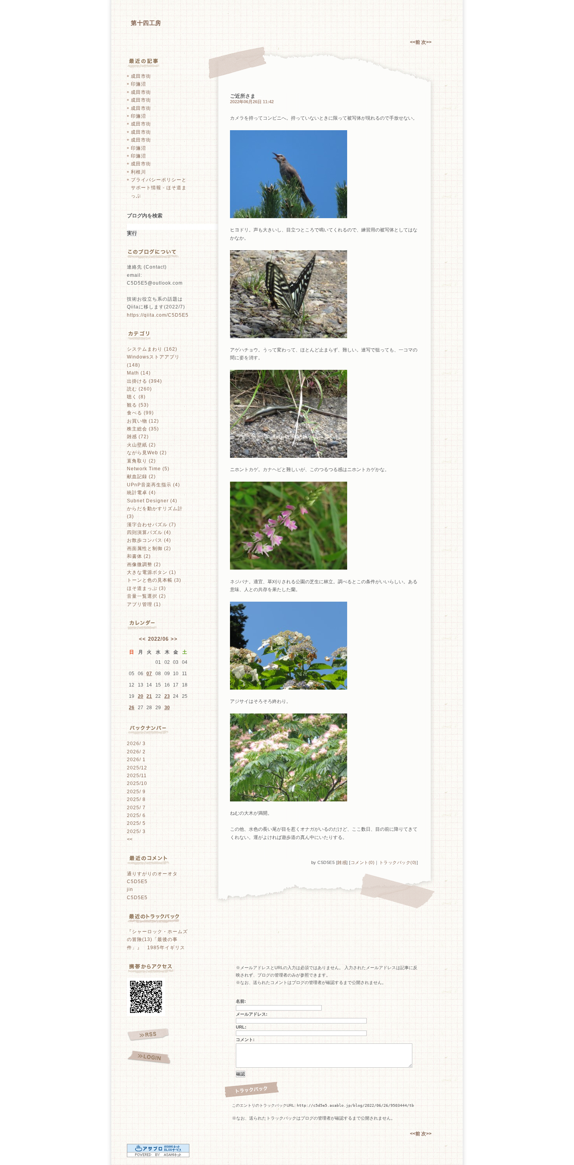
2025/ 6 (136, 815)
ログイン (149, 1057)
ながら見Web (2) (147, 452)
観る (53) (138, 405)
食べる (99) (140, 413)
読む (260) (139, 389)
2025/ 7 (136, 807)
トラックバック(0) (398, 862)
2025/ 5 (136, 823)
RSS (148, 1035)
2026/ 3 (136, 743)
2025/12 (137, 768)
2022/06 (158, 639)
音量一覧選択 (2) (146, 596)
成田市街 (141, 76)
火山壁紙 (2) (141, 445)
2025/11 (137, 775)
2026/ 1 (136, 759)
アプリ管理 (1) (144, 604)
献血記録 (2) (141, 476)
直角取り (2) (141, 461)
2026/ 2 (136, 752)
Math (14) (139, 373)
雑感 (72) (138, 436)
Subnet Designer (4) (152, 501)
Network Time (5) (148, 468)
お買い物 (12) (143, 421)
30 (167, 707)
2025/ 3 (136, 831)
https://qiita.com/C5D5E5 (158, 315)
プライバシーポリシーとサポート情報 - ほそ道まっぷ (159, 188)
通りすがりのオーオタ (152, 873)
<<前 (415, 42)
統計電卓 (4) (141, 492)
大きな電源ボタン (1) (151, 572)
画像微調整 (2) (144, 564)
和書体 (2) (139, 556)
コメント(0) (363, 862)
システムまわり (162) (152, 349)
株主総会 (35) (143, 429)
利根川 (138, 172)
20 (140, 696)
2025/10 (137, 783)
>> (174, 639)
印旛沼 (138, 84)
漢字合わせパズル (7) (151, 524)
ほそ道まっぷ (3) (146, 588)
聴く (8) (136, 397)
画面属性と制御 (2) (149, 548)
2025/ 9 (136, 791)
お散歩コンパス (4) (149, 540)
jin (130, 889)
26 (131, 707)
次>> (426, 42)
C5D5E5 (137, 881)
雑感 (341, 862)
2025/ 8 (136, 799)
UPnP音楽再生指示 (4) (153, 485)
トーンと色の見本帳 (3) (154, 580)
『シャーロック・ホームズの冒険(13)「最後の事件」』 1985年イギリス (157, 939)
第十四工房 (146, 23)
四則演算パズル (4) (149, 532)
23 (167, 696)
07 (149, 673)
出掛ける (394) (144, 381)
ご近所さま (242, 96)
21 (149, 696)
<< (142, 639)
